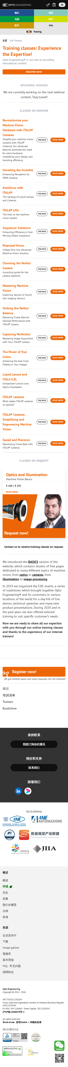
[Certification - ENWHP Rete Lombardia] (32, 1051)
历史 (5, 892)
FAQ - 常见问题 (12, 966)
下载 (5, 941)
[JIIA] (45, 849)
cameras (37, 575)
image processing (35, 579)
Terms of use (8, 1022)
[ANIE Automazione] (32, 821)
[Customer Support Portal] (48, 5)
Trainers (8, 702)
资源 (5, 927)
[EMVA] (20, 849)
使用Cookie (21, 1022)
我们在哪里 (10, 904)
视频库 (7, 953)
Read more (57, 139)
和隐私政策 (35, 1022)
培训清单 (9, 695)
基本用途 (8, 960)
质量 (5, 898)
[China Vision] (39, 835)
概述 (6, 689)
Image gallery (11, 947)
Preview (42, 140)
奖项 (5, 917)
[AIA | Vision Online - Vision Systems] (9, 835)
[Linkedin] (18, 791)
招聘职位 (8, 972)
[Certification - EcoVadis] (35, 1037)
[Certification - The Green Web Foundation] (12, 1051)
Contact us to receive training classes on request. (34, 546)
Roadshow (10, 708)
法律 (5, 911)
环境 (5, 886)
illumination (11, 579)
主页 (5, 40)
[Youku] (29, 791)
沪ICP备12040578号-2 (13, 1012)
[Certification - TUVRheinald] (15, 1037)
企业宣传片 (10, 935)
